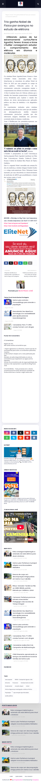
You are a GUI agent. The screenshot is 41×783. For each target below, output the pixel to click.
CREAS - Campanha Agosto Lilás (23, 679)
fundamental (8, 686)
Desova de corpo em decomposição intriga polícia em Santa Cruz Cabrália (23, 576)
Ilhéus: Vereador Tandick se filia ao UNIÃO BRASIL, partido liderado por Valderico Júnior (24, 588)
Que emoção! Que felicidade (21, 692)
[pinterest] (27, 438)
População (8, 692)
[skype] (14, 438)
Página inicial (9, 14)
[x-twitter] (20, 433)
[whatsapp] (7, 438)
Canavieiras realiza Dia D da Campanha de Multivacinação (24, 646)
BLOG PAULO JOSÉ (9, 33)
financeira (15, 682)
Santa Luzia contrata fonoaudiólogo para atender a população (24, 302)
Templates (35, 780)
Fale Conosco (28, 776)
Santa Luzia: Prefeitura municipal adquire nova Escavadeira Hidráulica (25, 565)
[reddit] (20, 438)
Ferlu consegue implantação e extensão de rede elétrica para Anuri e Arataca (24, 554)
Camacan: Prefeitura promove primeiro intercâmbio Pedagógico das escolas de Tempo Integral (24, 600)
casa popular (8, 679)
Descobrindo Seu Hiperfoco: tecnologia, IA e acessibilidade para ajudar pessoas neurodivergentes (24, 314)
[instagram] (7, 433)
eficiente (7, 682)
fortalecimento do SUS (27, 682)
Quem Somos (19, 776)
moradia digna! (19, 686)
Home (11, 776)
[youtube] (27, 433)
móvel (27, 686)
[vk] (34, 438)
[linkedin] (34, 433)
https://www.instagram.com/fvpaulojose (15, 223)
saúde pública (9, 696)
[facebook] (14, 433)
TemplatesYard (18, 780)
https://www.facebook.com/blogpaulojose (16, 226)
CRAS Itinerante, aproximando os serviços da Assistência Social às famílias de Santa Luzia (25, 656)
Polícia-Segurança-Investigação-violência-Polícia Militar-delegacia (18, 690)
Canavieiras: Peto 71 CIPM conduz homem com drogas (23, 326)
